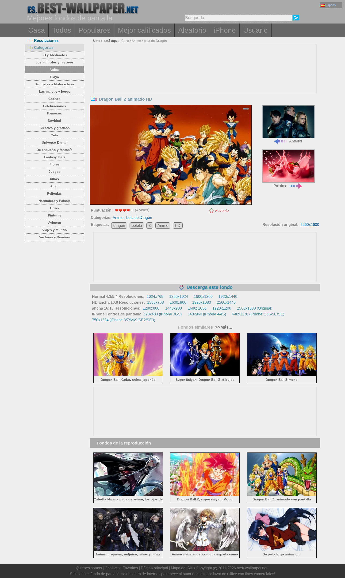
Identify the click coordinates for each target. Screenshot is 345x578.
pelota (137, 226)
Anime (55, 69)
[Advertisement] (205, 80)
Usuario (255, 30)
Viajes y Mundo (54, 230)
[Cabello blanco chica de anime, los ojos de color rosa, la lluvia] (128, 495)
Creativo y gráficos (54, 128)
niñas (54, 179)
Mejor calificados (144, 30)
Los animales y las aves (54, 62)
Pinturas (54, 215)
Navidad (54, 120)
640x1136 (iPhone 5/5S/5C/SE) (258, 314)
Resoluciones (46, 41)
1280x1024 (178, 297)
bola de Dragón (155, 41)
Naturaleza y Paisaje (54, 201)
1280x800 (151, 308)
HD (177, 226)
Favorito (222, 210)
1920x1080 (201, 302)
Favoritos (130, 568)
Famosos (54, 113)
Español (330, 5)
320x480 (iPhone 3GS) (162, 314)
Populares (94, 30)
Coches (54, 99)
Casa (36, 30)
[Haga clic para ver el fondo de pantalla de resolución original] (170, 155)
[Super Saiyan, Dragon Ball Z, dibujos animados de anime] (205, 375)
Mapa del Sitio (183, 568)
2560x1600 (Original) (254, 308)
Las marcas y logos (54, 91)
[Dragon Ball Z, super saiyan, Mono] (205, 495)
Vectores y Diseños (54, 237)
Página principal (154, 568)
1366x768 (155, 302)
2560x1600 (309, 225)
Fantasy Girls (54, 157)
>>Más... (223, 327)
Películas (54, 193)
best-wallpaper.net (252, 568)
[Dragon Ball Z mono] (281, 375)
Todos (61, 30)
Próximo (280, 186)
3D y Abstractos (54, 55)
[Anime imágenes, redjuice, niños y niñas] (128, 550)
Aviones (54, 222)
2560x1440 (226, 302)
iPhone (225, 30)
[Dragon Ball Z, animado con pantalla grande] (281, 495)
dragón (119, 226)
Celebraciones (54, 106)
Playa (54, 77)
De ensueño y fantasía (55, 150)
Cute (54, 135)
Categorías (44, 48)
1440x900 (173, 308)
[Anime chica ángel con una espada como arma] (205, 550)
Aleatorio (192, 30)
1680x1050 (197, 308)
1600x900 (178, 302)
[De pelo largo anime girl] (281, 550)
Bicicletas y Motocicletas (54, 84)
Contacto (112, 568)
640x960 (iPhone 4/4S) (207, 314)
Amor (54, 186)
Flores (55, 164)
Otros (54, 208)
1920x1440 (227, 297)
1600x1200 (203, 297)
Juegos (55, 171)
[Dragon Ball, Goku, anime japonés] (128, 375)
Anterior (295, 141)
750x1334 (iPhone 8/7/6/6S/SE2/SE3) (123, 320)
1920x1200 (221, 308)
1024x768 (155, 297)
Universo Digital (54, 142)
